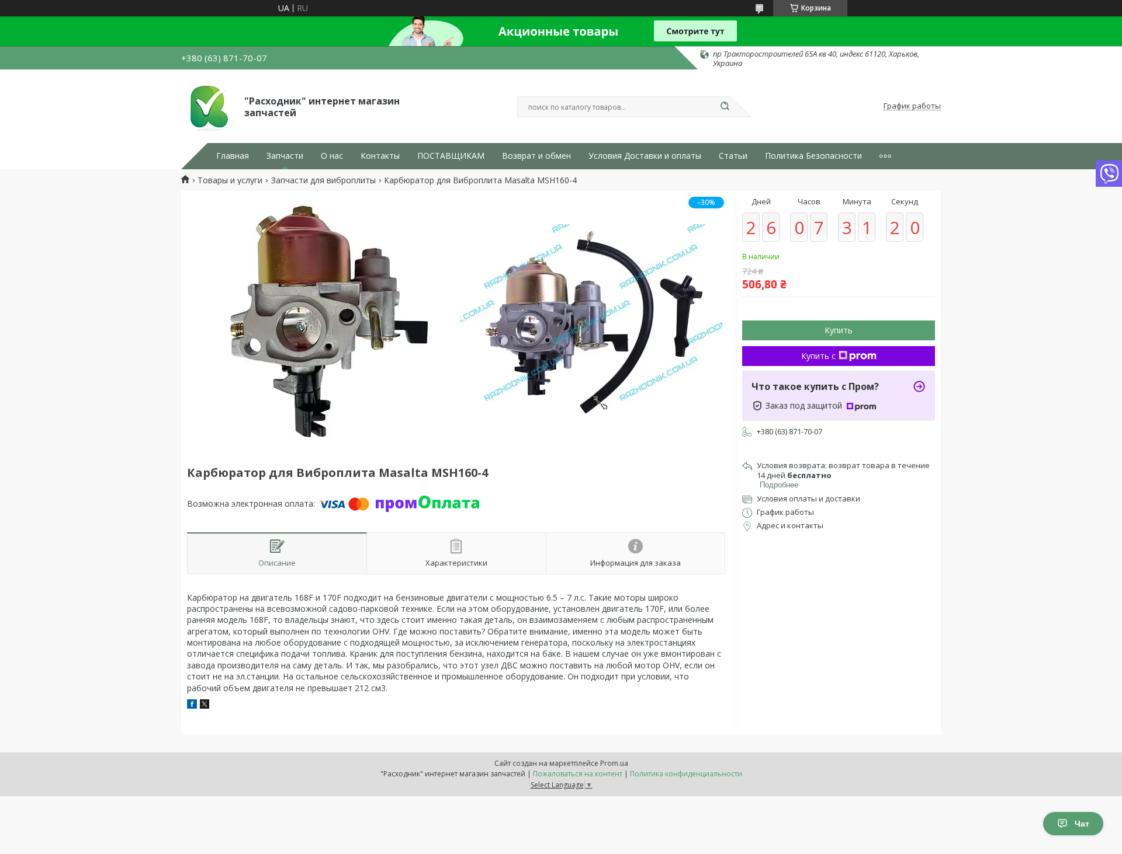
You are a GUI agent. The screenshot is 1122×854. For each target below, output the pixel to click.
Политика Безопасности (813, 156)
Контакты (380, 156)
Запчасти (284, 156)
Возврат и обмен (536, 156)
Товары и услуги (230, 180)
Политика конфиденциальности (686, 774)
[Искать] (724, 106)
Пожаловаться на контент (577, 774)
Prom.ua (614, 763)
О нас (332, 156)
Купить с (818, 355)
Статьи (733, 156)
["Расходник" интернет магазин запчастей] (207, 106)
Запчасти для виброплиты (323, 180)
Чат (1082, 823)
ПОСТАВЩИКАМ (450, 156)
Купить (839, 330)
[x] (204, 705)
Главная (232, 156)
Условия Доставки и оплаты (644, 156)
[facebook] (192, 705)
